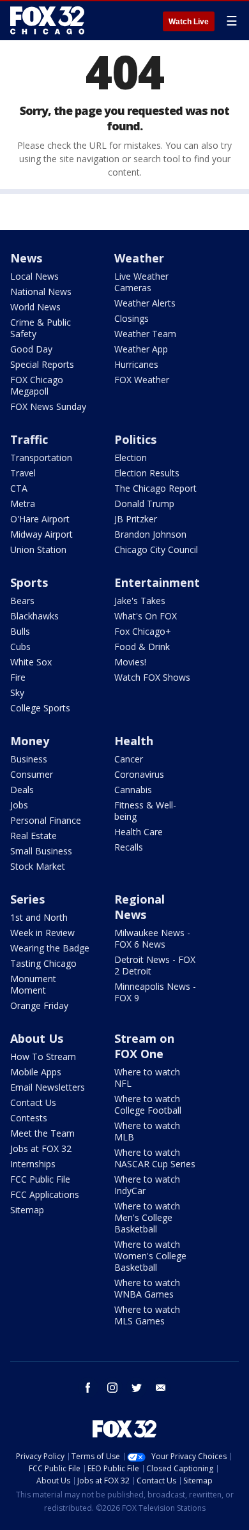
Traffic (29, 439)
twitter (136, 1387)
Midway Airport (41, 534)
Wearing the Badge (49, 948)
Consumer (31, 774)
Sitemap (27, 1210)
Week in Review (42, 933)
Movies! (130, 662)
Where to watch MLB (147, 1131)
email (161, 1387)
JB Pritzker (135, 519)
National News (41, 291)
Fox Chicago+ (142, 631)
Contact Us (33, 1102)
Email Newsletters (47, 1087)
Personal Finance (45, 820)
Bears (22, 601)
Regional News (139, 906)
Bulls (20, 631)
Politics (135, 439)
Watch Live (189, 21)
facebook (88, 1387)
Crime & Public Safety (40, 328)
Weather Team (145, 334)
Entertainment (157, 582)
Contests (28, 1118)
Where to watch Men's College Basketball (147, 1217)
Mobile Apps (35, 1072)
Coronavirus (139, 774)
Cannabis (133, 790)
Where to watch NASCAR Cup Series (154, 1158)
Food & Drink (142, 646)
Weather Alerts (145, 303)
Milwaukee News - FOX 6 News (152, 938)
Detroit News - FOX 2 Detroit (154, 965)
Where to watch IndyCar (147, 1185)
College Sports (40, 708)
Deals (22, 790)
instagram (112, 1387)
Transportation (41, 457)
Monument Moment (33, 984)
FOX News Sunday (48, 406)
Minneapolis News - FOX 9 (155, 992)
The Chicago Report (155, 488)
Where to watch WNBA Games (147, 1288)
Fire (18, 677)
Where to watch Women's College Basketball (150, 1255)
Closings (131, 318)
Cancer (128, 759)
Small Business (41, 851)
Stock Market (37, 866)
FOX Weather (141, 380)
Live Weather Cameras (141, 282)
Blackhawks (34, 616)
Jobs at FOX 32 (41, 1148)
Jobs (19, 805)
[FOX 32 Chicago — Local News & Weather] (47, 20)
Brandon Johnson (150, 534)
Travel (23, 473)
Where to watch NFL (147, 1077)
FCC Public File (40, 1179)
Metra (22, 503)
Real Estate (33, 835)
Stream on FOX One (144, 1046)
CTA (18, 488)
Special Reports (42, 364)
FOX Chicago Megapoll (36, 385)
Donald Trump (144, 503)
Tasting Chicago (43, 963)
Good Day (31, 349)
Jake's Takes (139, 601)
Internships (33, 1164)
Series (27, 899)
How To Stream (43, 1056)
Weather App (141, 349)
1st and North (39, 917)
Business (28, 759)
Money (29, 740)
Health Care (138, 832)
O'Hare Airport (40, 519)
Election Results (146, 473)
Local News (34, 276)
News (26, 258)
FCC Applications (44, 1194)
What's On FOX (145, 616)
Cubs (20, 646)
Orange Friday (39, 1005)
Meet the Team (42, 1133)
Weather (139, 258)
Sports (29, 582)
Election (130, 457)
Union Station (38, 549)
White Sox (31, 662)
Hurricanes (136, 364)
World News (35, 307)
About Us (36, 1038)
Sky (17, 692)
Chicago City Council (156, 549)
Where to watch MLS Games (147, 1315)
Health (133, 740)
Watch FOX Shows (152, 677)
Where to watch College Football (147, 1104)
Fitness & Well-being (145, 810)
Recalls (128, 847)
